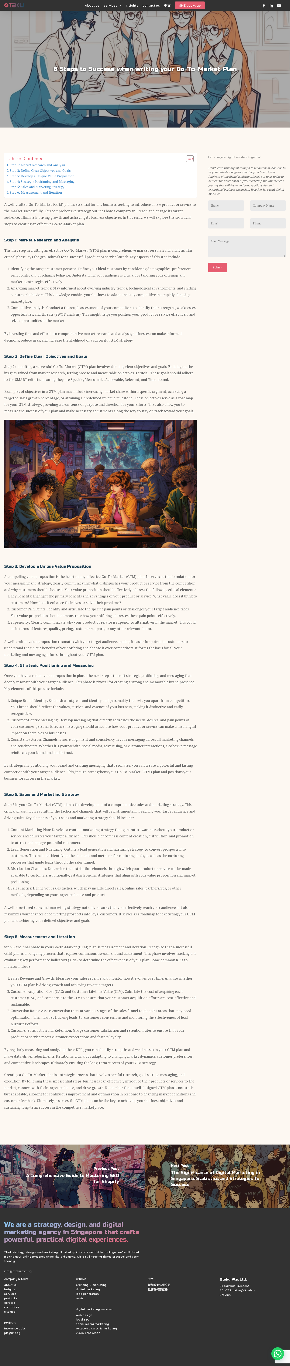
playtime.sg (12, 1333)
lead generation (87, 1293)
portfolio (10, 1298)
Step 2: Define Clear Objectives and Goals (40, 170)
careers (9, 1302)
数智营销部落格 (158, 1289)
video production (88, 1333)
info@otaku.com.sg (18, 1271)
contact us (11, 1307)
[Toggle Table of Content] (188, 158)
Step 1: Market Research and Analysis (37, 165)
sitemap (9, 1311)
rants (79, 1298)
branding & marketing (91, 1285)
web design (84, 1315)
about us (10, 1285)
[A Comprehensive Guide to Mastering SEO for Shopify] (72, 1176)
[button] (277, 1353)
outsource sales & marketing (96, 1328)
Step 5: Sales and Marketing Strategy (37, 187)
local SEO (82, 1319)
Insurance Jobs (15, 1328)
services (10, 1293)
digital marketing (88, 1289)
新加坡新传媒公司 (159, 1285)
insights (9, 1289)
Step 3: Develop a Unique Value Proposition (42, 176)
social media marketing (92, 1324)
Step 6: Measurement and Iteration (36, 192)
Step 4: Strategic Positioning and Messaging (42, 181)
